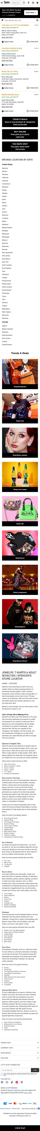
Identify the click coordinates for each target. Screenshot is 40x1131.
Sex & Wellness (7, 842)
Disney (6, 967)
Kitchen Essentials (10, 907)
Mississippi (5, 237)
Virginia (4, 306)
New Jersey (6, 256)
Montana (5, 243)
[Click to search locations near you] (2, 20)
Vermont (5, 302)
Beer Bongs (8, 940)
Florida (4, 190)
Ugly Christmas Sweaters (12, 1022)
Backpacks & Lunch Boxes (13, 1024)
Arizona (4, 171)
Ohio (3, 271)
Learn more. (28, 1093)
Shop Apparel (20, 627)
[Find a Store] (28, 3)
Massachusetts (7, 227)
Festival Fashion (9, 1026)
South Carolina (7, 287)
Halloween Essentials (11, 1030)
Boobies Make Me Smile (16, 1090)
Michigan (5, 231)
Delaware (5, 187)
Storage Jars (8, 903)
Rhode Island (6, 284)
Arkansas (5, 174)
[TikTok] (12, 1082)
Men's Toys (8, 862)
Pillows (6, 897)
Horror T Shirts (9, 768)
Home (4, 683)
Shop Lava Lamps (20, 489)
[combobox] (18, 3)
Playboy (7, 975)
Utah (3, 299)
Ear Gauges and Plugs (11, 822)
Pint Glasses (8, 938)
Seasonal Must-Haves (9, 990)
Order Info (6, 1043)
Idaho (4, 199)
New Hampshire (7, 252)
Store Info (33, 42)
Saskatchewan (7, 344)
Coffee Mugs (8, 934)
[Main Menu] (2, 3)
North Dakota (6, 268)
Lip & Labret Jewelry (11, 826)
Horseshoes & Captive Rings (13, 837)
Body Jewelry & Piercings (11, 778)
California (5, 177)
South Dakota (6, 290)
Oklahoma (5, 274)
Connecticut (6, 184)
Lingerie (6, 866)
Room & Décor (7, 872)
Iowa (3, 209)
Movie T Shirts (9, 770)
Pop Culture (6, 947)
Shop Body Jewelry (20, 455)
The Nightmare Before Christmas (15, 971)
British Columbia (7, 329)
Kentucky (5, 215)
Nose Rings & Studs (10, 818)
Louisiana (5, 218)
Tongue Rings (8, 827)
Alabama (5, 168)
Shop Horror (20, 558)
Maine (4, 221)
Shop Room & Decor (20, 661)
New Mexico (6, 259)
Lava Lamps (8, 893)
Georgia (4, 193)
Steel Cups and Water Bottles (14, 932)
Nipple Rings (8, 829)
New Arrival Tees (9, 764)
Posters (6, 901)
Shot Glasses (8, 936)
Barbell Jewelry (9, 833)
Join (35, 1070)
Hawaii (4, 196)
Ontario (4, 341)
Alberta (4, 326)
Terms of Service (5, 1108)
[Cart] (37, 3)
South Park (7, 969)
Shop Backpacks (20, 387)
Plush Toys (7, 899)
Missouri (4, 240)
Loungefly (7, 984)
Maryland (5, 224)
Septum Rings (8, 820)
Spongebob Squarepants (12, 973)
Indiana (4, 206)
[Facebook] (2, 1082)
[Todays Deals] (20, 122)
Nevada (4, 249)
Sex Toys (7, 860)
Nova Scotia (6, 338)
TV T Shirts (7, 771)
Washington (6, 309)
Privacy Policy (16, 1108)
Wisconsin (5, 315)
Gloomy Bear (8, 982)
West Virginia (6, 312)
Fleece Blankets (9, 895)
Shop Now (30, 12)
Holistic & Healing (10, 905)
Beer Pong (7, 941)
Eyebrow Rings (9, 824)
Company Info (7, 1048)
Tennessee (5, 293)
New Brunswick (7, 335)
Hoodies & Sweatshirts (11, 773)
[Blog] (22, 1082)
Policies (4, 1058)
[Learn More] (20, 134)
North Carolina (7, 265)
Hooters (6, 981)
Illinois (4, 202)
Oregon (4, 277)
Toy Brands (8, 864)
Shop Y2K (20, 524)
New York (5, 262)
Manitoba (5, 332)
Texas (4, 296)
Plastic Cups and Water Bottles (14, 930)
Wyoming (5, 318)
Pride (6, 1028)
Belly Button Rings (10, 831)
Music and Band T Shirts (12, 766)
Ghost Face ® (8, 979)
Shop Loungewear (20, 592)
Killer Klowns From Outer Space (14, 977)
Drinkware (5, 912)
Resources (6, 1053)
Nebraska (5, 246)
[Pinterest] (17, 1082)
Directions (8, 42)
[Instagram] (7, 1082)
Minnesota (5, 234)
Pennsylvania (6, 281)
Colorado (5, 181)
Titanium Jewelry (9, 835)
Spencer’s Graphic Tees (11, 743)
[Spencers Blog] (20, 146)
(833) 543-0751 (7, 37)
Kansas (4, 212)
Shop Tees (20, 421)
